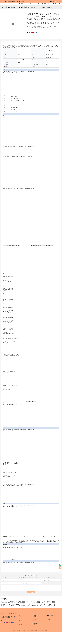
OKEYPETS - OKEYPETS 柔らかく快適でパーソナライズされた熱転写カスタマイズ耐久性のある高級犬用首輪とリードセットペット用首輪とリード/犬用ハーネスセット (27, 7)
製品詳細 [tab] (31, 42)
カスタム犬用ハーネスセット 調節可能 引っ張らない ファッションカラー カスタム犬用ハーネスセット (8, 605)
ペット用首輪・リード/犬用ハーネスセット (21, 6)
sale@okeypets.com (52, 616)
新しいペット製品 (10, 6)
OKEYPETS (2, 6)
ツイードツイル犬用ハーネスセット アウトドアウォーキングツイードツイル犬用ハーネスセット (38, 605)
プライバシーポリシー (46, 630)
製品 (6, 6)
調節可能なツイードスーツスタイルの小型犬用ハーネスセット (53, 605)
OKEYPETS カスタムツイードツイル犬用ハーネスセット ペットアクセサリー (23, 605)
